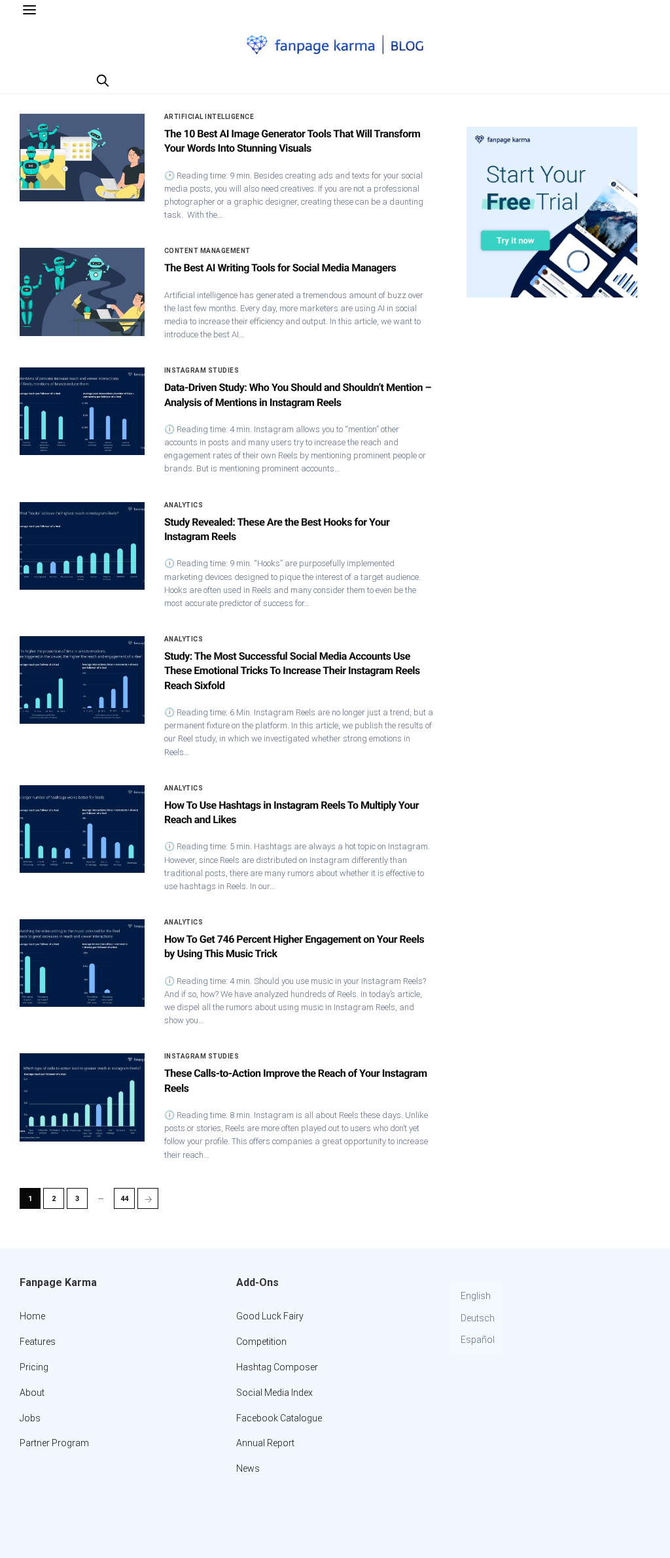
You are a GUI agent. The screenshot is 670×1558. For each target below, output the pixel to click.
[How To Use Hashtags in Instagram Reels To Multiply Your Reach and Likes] (82, 829)
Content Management (207, 251)
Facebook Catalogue (279, 1418)
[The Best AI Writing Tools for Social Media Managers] (82, 291)
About (32, 1392)
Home (32, 1316)
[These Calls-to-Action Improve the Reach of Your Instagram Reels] (82, 1097)
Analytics (183, 505)
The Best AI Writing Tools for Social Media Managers (280, 268)
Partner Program (54, 1443)
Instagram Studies (201, 370)
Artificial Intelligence (209, 117)
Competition (261, 1341)
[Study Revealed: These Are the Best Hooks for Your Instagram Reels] (82, 546)
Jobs (30, 1418)
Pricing (34, 1367)
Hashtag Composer (277, 1367)
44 (124, 1198)
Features (38, 1341)
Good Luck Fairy (270, 1316)
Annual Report (265, 1443)
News (248, 1468)
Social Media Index (274, 1392)
